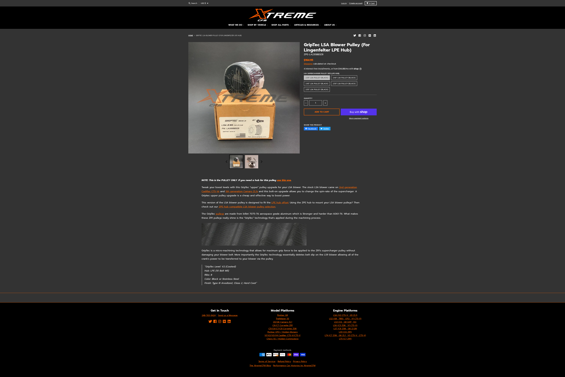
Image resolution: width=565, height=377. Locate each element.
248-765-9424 (209, 315)
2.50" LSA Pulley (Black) (344, 83)
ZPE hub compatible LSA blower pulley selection (247, 207)
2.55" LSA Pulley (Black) (317, 89)
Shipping (308, 63)
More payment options (358, 118)
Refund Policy (284, 361)
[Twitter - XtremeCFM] (355, 35)
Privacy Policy (300, 361)
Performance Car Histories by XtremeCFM (294, 365)
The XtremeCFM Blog (260, 365)
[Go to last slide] (227, 162)
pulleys (220, 214)
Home (190, 35)
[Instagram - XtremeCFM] (365, 35)
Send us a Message (228, 315)
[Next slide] (261, 162)
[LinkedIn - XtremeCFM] (375, 35)
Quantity (308, 98)
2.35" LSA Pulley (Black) (317, 77)
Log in (344, 3)
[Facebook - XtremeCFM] (360, 35)
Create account (355, 3)
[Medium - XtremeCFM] (370, 35)
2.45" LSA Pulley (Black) (317, 83)
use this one (284, 180)
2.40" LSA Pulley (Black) (344, 77)
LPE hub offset (280, 202)
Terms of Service (266, 361)
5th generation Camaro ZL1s (242, 191)
